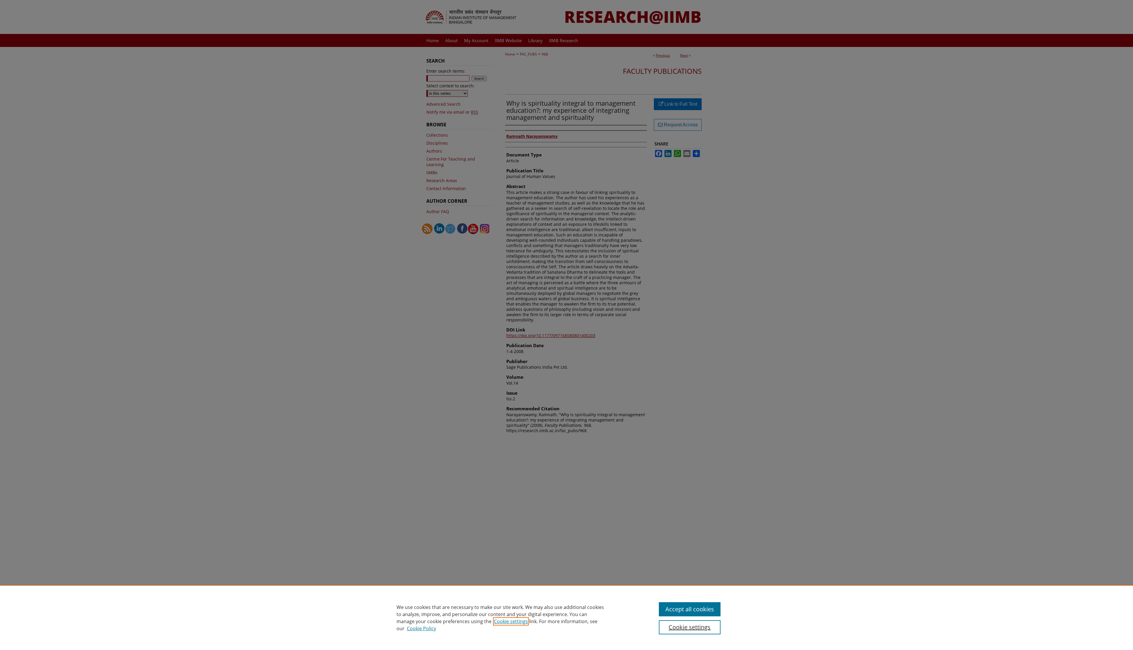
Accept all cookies (689, 609)
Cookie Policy (421, 628)
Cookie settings (511, 621)
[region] (566, 617)
